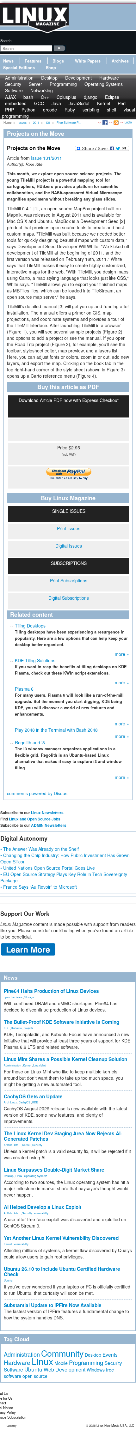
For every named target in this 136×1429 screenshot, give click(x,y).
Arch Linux (10, 1102)
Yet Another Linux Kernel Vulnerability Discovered (61, 1237)
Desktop (9, 1176)
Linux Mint (39, 1065)
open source (34, 1376)
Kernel (27, 1065)
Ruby (70, 109)
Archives (120, 61)
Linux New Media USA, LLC (115, 1425)
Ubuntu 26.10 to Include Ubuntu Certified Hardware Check (62, 1271)
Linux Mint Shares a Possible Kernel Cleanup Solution (65, 1059)
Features (33, 61)
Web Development (64, 1369)
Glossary (11, 1425)
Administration (12, 1065)
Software (14, 90)
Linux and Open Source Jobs (34, 819)
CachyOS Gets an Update (33, 1096)
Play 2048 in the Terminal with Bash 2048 (56, 730)
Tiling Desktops (30, 625)
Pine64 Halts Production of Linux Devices (51, 991)
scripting (91, 109)
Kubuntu (16, 1028)
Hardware (17, 1362)
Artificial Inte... (12, 1145)
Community (62, 1353)
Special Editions (19, 67)
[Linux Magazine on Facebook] (105, 122)
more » (122, 654)
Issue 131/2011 (46, 158)
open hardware (13, 997)
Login (128, 122)
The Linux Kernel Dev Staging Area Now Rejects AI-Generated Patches (63, 1136)
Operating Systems (103, 84)
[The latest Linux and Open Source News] (116, 122)
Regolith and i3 (30, 742)
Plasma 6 (24, 689)
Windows (96, 1369)
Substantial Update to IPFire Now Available (53, 1305)
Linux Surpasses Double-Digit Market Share (54, 1169)
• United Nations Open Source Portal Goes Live (47, 868)
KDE (6, 1028)
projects (28, 1028)
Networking (41, 90)
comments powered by (37, 793)
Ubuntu (8, 1280)
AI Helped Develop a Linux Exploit (42, 1207)
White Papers (88, 61)
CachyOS (24, 1102)
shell (111, 109)
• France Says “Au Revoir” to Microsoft (38, 887)
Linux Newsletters (47, 812)
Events (110, 1354)
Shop (51, 67)
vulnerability (41, 1213)
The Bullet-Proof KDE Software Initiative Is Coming (61, 1021)
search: (6, 40)
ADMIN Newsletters (48, 825)
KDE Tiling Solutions (35, 660)
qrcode (50, 109)
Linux (18, 1176)
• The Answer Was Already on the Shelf (39, 849)
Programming (63, 84)
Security (37, 1145)
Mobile (61, 1363)
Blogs (58, 61)
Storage (29, 997)
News (8, 61)
